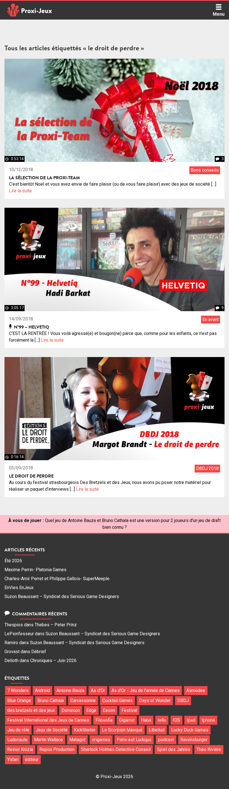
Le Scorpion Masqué (122, 730)
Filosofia (104, 720)
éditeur (32, 759)
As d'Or (98, 690)
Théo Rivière (209, 749)
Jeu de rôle (18, 730)
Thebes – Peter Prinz (56, 624)
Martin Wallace (48, 739)
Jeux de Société (52, 730)
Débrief (38, 651)
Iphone (208, 720)
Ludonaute (17, 739)
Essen (109, 710)
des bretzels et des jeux (31, 710)
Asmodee (195, 690)
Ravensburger (193, 739)
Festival (129, 710)
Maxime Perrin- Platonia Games (35, 569)
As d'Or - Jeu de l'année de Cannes (145, 690)
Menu (219, 14)
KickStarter (85, 730)
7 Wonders (17, 690)
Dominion (70, 710)
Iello (162, 720)
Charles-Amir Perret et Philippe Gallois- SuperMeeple (56, 578)
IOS (176, 720)
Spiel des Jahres (173, 749)
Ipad (191, 720)
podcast (166, 739)
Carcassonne (83, 700)
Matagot (77, 739)
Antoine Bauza (70, 690)
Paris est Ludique (134, 739)
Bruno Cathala (50, 700)
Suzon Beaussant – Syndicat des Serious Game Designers (61, 596)
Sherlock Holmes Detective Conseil (116, 749)
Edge (91, 710)
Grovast (12, 651)
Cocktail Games (117, 700)
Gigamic (127, 720)
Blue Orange (19, 700)
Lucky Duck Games (189, 730)
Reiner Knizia (20, 749)
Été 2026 (13, 560)
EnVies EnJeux (19, 587)
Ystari (12, 759)
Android (42, 690)
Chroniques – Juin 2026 (53, 660)
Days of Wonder (155, 700)
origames (101, 739)
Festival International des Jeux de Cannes (48, 720)
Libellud (156, 730)
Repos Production (57, 749)
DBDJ (183, 700)
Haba (146, 720)
